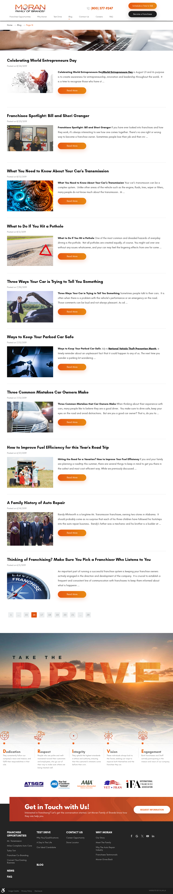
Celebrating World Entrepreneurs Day (41, 60)
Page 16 (29, 25)
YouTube (147, 836)
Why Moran (42, 17)
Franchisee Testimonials (106, 854)
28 (88, 614)
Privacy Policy (26, 891)
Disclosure (38, 891)
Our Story (100, 838)
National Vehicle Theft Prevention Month (132, 348)
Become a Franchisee (142, 14)
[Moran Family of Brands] (30, 8)
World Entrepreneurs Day (118, 72)
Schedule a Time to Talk (142, 6)
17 (41, 614)
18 (49, 614)
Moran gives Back (104, 859)
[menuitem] (20, 16)
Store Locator (72, 842)
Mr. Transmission (14, 841)
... (19, 614)
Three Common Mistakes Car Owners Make (48, 392)
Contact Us (84, 17)
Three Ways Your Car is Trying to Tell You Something (55, 281)
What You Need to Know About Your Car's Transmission (58, 170)
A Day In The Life (44, 842)
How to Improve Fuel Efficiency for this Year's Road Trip (58, 447)
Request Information (152, 809)
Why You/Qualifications (47, 838)
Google (136, 836)
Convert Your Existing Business (16, 861)
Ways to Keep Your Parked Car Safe (40, 336)
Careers (99, 17)
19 (57, 614)
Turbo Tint (11, 850)
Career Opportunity (75, 838)
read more (72, 90)
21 (72, 614)
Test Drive (58, 17)
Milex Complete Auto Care (19, 846)
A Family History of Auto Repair (36, 502)
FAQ (111, 17)
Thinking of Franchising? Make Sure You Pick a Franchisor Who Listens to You (79, 559)
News (10, 870)
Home (9, 25)
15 (26, 614)
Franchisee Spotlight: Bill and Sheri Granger (48, 115)
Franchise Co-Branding (17, 855)
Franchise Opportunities (20, 17)
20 (65, 614)
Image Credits (13, 891)
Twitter (142, 836)
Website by (157, 891)
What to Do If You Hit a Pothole (35, 226)
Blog (70, 17)
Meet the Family (103, 842)
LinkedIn (153, 836)
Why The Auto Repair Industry (105, 848)
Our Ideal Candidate (46, 847)
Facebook (131, 836)
